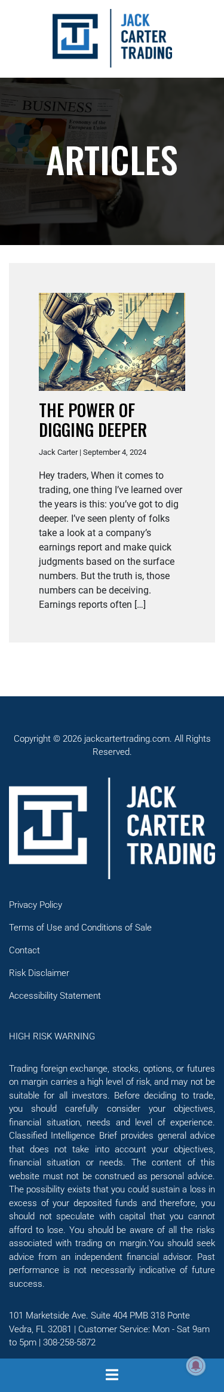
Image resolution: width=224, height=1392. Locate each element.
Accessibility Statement (55, 995)
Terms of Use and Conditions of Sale (80, 927)
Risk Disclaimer (39, 973)
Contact (24, 950)
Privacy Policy (35, 905)
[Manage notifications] (195, 1365)
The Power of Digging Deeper (93, 419)
